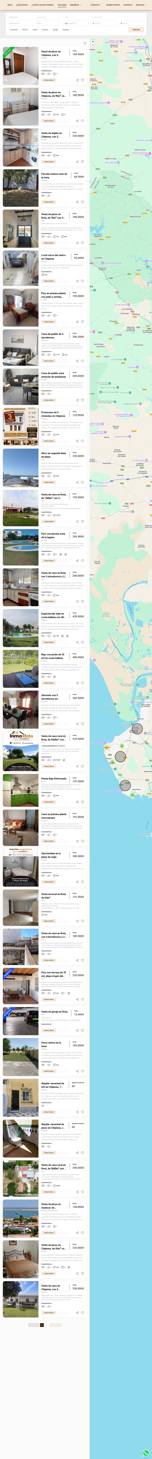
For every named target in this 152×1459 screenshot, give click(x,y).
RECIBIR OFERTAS (113, 5)
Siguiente (55, 1325)
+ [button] (93, 41)
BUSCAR (136, 30)
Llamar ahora (49, 80)
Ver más (64, 80)
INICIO (9, 5)
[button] (85, 43)
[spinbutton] (20, 23)
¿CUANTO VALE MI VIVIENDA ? (42, 5)
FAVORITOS (128, 5)
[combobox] (47, 17)
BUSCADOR (62, 5)
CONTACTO (95, 5)
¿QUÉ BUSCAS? (22, 5)
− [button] (93, 45)
